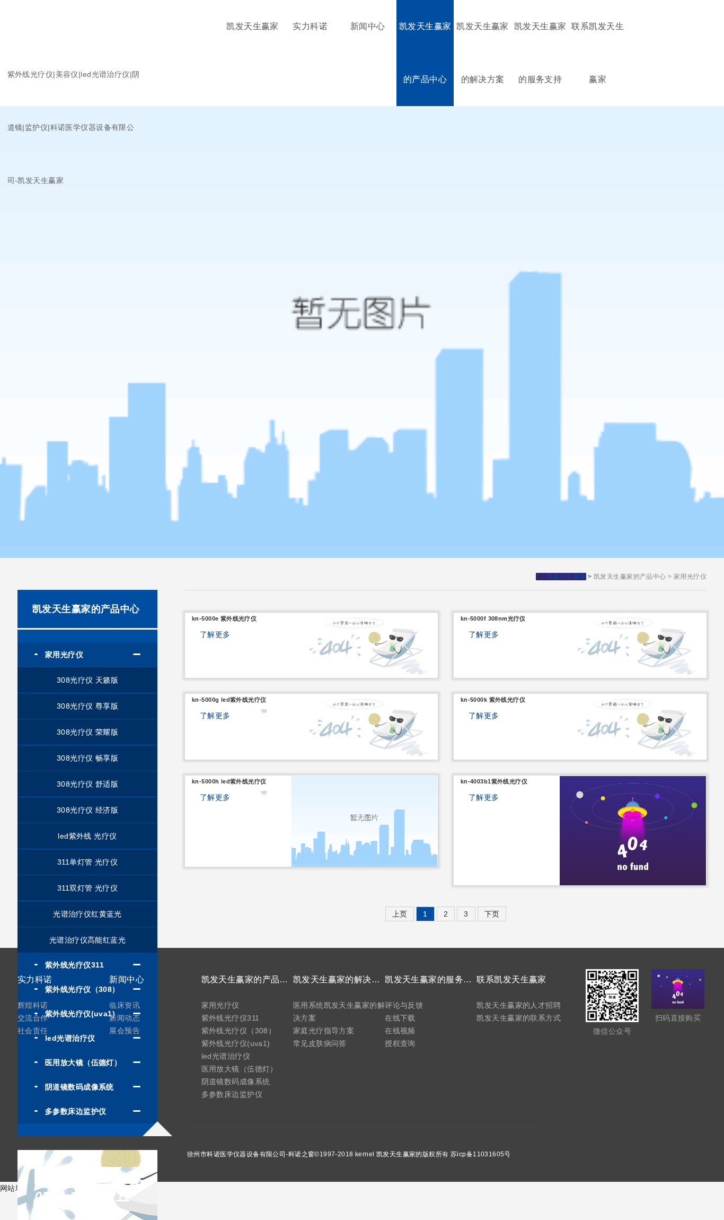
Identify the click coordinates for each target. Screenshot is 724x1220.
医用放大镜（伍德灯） (239, 1069)
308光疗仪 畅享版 (87, 758)
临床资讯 (124, 1005)
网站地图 (15, 1188)
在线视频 (400, 1030)
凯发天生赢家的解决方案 (482, 53)
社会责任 (32, 1030)
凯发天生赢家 (252, 26)
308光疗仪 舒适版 (87, 784)
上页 (400, 914)
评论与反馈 (404, 1005)
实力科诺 (310, 26)
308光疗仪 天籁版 (87, 680)
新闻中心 (367, 26)
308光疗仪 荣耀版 (87, 732)
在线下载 (400, 1018)
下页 (492, 914)
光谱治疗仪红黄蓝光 (87, 914)
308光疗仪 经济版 (87, 810)
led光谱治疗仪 (225, 1056)
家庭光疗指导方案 (323, 1030)
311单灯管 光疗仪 (87, 862)
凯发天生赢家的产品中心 (425, 53)
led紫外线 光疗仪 (87, 836)
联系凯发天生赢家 (597, 53)
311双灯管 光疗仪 (87, 888)
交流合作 (32, 1018)
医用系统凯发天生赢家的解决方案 (339, 1011)
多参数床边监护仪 (231, 1094)
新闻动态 (124, 1018)
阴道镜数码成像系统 (235, 1081)
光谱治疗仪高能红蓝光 (87, 940)
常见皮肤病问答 (320, 1043)
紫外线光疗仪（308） (238, 1030)
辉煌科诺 (32, 1005)
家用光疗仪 (220, 1005)
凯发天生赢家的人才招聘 (518, 1005)
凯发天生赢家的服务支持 (540, 53)
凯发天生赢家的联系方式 (518, 1018)
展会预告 (124, 1030)
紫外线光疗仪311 (230, 1018)
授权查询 (400, 1043)
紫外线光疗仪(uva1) (235, 1043)
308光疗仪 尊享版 (87, 706)
